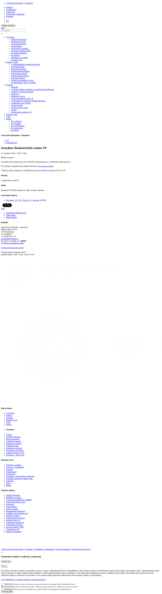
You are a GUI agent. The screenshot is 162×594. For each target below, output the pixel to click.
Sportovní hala (17, 105)
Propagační (8, 589)
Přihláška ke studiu (13, 497)
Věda (8, 117)
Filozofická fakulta (18, 69)
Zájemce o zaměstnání (15, 467)
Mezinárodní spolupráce (15, 511)
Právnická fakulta (18, 78)
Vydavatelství (11, 507)
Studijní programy (13, 495)
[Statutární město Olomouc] (7, 547)
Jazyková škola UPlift (15, 527)
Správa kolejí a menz (19, 108)
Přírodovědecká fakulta (20, 71)
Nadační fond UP (13, 520)
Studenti (9, 7)
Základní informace (19, 39)
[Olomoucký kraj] (9, 540)
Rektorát (14, 87)
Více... (4, 566)
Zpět (3, 209)
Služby (9, 424)
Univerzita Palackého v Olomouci (19, 3)
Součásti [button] (9, 85)
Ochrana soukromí (63, 549)
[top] (2, 552)
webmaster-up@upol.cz (81, 549)
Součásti (9, 418)
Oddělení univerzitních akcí (17, 513)
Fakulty (9, 415)
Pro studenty (16, 124)
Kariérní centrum (13, 516)
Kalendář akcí (11, 143)
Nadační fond (16, 60)
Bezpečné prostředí (18, 53)
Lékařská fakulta (17, 67)
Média (8, 485)
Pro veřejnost (16, 121)
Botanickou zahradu (14, 448)
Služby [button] (9, 119)
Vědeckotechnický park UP (22, 99)
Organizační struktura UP (21, 112)
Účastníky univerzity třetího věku (19, 479)
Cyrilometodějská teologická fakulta (25, 64)
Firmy (8, 483)
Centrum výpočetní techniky (22, 92)
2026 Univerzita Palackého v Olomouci (17, 549)
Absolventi (10, 12)
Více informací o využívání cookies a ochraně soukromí (23, 579)
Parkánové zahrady (13, 444)
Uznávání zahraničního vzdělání (19, 500)
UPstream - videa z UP (15, 455)
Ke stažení (15, 55)
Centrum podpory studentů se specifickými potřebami (32, 89)
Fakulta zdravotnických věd (22, 80)
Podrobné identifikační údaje (12, 243)
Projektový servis (18, 96)
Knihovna (15, 94)
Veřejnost (10, 481)
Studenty (9, 469)
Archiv (14, 110)
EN (7, 21)
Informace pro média (19, 58)
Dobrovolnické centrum (15, 518)
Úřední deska (16, 46)
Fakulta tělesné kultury (20, 76)
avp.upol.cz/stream (46, 166)
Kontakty (10, 16)
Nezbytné (8, 584)
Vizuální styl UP (12, 529)
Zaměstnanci (11, 10)
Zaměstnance (11, 472)
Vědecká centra (12, 446)
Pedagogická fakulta (19, 73)
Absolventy (10, 474)
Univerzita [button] (10, 37)
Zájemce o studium (13, 465)
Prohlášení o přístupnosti (44, 549)
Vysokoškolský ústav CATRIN (23, 83)
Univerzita (10, 413)
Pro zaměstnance (18, 126)
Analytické (8, 587)
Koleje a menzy (12, 509)
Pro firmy (15, 130)
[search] (2, 33)
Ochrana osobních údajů (21, 51)
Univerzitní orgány (18, 44)
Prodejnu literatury (13, 437)
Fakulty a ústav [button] (12, 62)
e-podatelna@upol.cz (9, 239)
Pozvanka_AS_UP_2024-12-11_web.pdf (23, 200)
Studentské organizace (15, 523)
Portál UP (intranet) (14, 532)
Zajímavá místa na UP (15, 453)
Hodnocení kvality (18, 42)
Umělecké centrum (13, 441)
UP (7, 140)
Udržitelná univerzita (14, 525)
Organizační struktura (19, 48)
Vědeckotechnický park (15, 502)
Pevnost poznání (12, 439)
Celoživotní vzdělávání (15, 14)
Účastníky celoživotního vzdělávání (20, 476)
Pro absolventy (17, 128)
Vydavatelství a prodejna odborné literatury (28, 101)
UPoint (9, 434)
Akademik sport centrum (21, 103)
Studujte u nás (11, 114)
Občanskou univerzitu (15, 450)
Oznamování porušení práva (12, 248)
